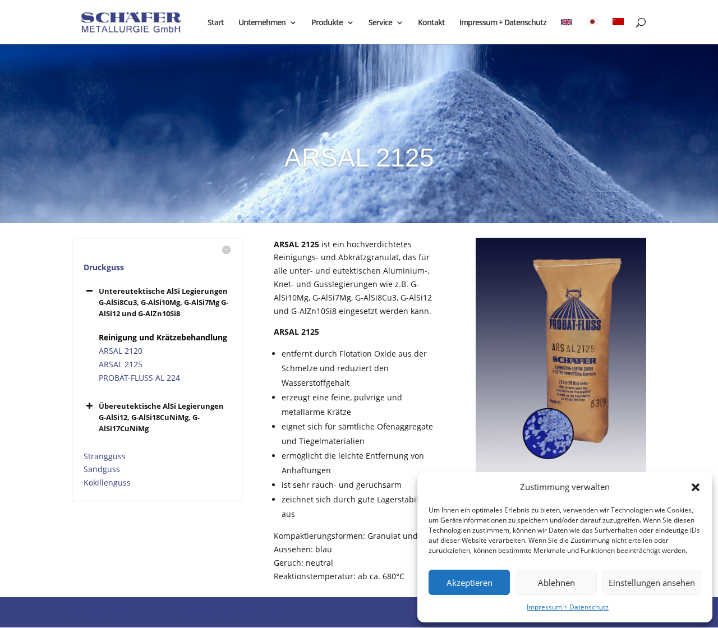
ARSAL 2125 (120, 364)
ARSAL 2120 (120, 350)
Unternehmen (262, 23)
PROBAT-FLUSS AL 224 (139, 377)
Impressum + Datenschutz (568, 607)
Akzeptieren (470, 582)
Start (216, 23)
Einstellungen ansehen (652, 582)
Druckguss (104, 267)
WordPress (258, 612)
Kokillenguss (107, 482)
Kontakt (431, 23)
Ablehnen (556, 582)
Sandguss (102, 469)
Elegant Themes (151, 612)
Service (380, 23)
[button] (695, 487)
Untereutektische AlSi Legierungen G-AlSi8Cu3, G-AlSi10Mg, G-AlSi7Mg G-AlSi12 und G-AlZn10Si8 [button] (163, 302)
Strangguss (105, 456)
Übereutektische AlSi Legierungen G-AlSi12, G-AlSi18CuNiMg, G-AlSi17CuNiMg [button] (161, 417)
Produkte (327, 23)
